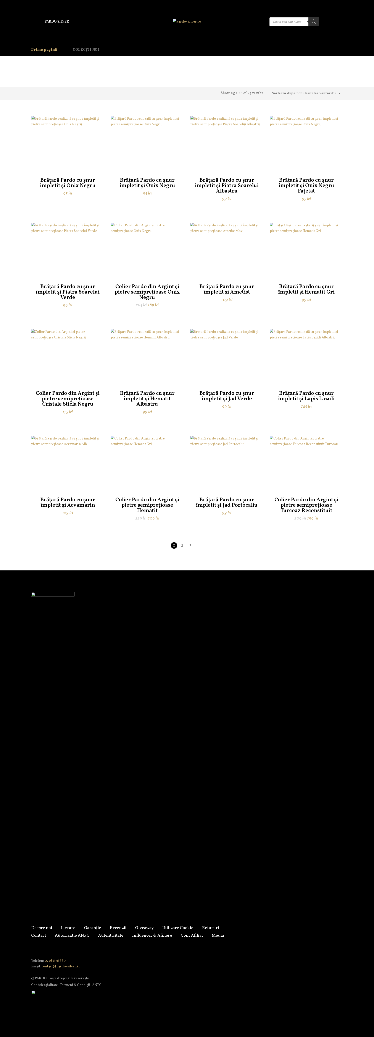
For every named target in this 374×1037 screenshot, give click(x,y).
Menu (34, 21)
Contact (38, 935)
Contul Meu (329, 21)
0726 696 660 (55, 961)
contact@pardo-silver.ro (61, 966)
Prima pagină (44, 49)
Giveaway (144, 928)
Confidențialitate (44, 985)
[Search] (313, 21)
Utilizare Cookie (177, 928)
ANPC (97, 985)
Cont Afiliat (192, 935)
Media (218, 935)
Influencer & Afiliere (152, 935)
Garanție (92, 928)
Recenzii (118, 928)
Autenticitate (110, 935)
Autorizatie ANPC (72, 935)
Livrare (68, 928)
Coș (339, 21)
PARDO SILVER (57, 21)
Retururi (210, 928)
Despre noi (41, 928)
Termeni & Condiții (75, 985)
